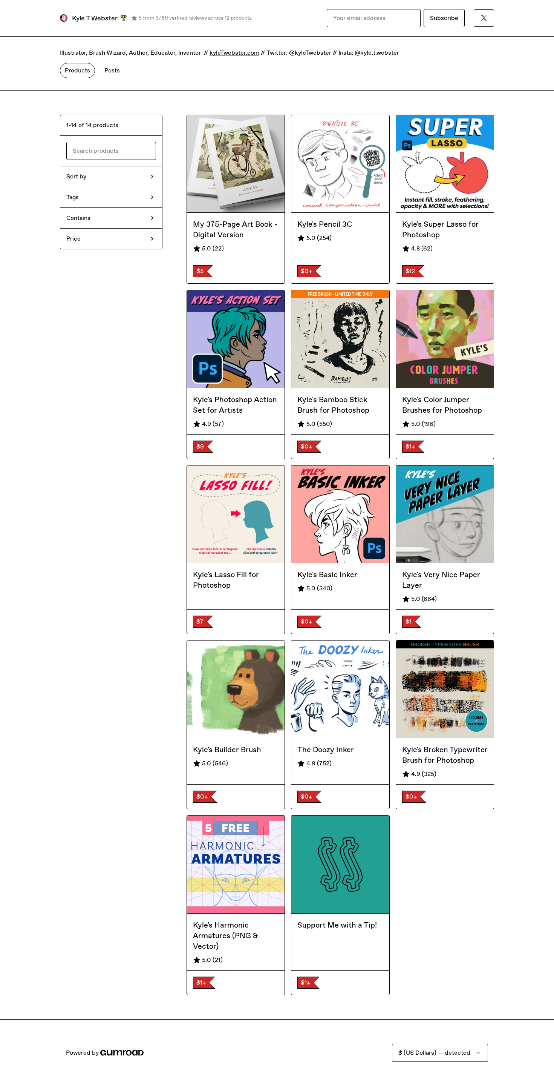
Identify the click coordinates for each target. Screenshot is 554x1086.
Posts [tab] (112, 70)
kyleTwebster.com (234, 52)
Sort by (76, 176)
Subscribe (444, 18)
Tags (72, 197)
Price (73, 238)
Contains (78, 217)
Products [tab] (77, 70)
